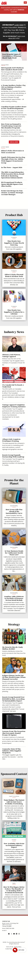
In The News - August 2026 (11, 167)
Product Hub (14, 215)
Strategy (14, 624)
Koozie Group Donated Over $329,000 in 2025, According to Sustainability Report (13, 699)
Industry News (14, 332)
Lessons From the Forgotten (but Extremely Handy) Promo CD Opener (13, 733)
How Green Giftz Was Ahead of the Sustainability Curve (14, 511)
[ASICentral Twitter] (11, 934)
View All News (14, 142)
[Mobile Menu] (25, 2)
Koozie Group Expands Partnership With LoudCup (13, 456)
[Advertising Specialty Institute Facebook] (9, 934)
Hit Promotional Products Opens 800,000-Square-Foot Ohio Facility (12, 184)
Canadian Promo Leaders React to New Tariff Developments (13, 108)
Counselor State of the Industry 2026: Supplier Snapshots (11, 751)
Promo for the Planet (14, 481)
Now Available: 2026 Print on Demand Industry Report (14, 845)
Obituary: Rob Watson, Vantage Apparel (11, 356)
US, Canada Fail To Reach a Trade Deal (13, 386)
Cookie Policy (8, 949)
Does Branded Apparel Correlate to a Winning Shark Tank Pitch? (11, 56)
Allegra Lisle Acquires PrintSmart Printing (11, 440)
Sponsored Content (14, 774)
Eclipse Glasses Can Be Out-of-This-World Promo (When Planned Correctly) (14, 677)
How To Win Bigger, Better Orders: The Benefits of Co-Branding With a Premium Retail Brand (14, 890)
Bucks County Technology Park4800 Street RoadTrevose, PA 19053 (10, 925)
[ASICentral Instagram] (19, 934)
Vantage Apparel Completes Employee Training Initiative (14, 406)
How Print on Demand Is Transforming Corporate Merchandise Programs (11, 126)
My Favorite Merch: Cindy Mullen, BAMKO (12, 648)
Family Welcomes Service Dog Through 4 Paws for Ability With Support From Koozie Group (13, 160)
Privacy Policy (17, 947)
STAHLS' (14, 840)
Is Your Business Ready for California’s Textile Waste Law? (14, 553)
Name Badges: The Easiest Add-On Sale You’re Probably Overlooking (14, 802)
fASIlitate (21, 10)
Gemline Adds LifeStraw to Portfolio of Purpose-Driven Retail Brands (14, 598)
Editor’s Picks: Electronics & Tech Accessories (12, 152)
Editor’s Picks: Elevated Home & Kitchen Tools (14, 276)
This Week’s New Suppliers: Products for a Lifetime (14, 312)
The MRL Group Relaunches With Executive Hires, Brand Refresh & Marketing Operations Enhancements (12, 175)
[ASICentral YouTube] (14, 934)
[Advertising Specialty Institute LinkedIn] (16, 934)
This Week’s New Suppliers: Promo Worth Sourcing (14, 243)
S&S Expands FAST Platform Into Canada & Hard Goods (12, 69)
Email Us (4, 930)
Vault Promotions (14, 796)
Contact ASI (6, 921)
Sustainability (14, 506)
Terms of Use (9, 947)
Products (14, 237)
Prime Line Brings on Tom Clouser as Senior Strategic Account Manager (12, 193)
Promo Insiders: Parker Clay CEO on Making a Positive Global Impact (13, 87)
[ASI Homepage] (4, 2)
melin (14, 883)
